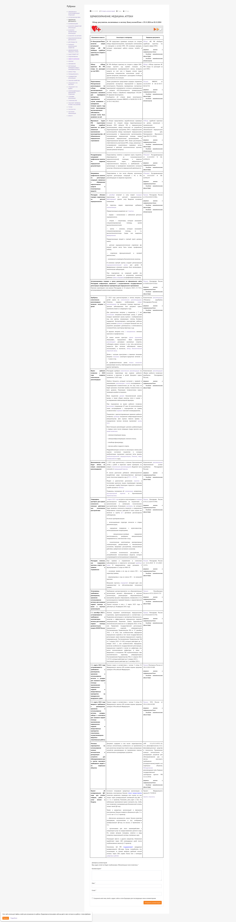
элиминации (129, 491)
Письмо (145, 81)
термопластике (111, 495)
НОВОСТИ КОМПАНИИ (73, 59)
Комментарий (97, 869)
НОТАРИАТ (70, 61)
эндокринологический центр (117, 265)
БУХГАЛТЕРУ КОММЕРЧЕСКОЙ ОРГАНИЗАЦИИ (72, 31)
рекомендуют (111, 342)
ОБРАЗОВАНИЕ (72, 63)
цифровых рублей (113, 856)
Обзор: (145, 41)
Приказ (145, 195)
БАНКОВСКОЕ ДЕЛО (73, 23)
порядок (139, 195)
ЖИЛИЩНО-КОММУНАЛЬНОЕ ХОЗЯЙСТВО (72, 46)
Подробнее (13, 918)
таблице (121, 487)
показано (116, 357)
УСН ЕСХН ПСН (72, 109)
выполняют (110, 406)
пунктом (136, 481)
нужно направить (118, 277)
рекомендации (158, 297)
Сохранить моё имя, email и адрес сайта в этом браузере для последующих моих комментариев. (125, 898)
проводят (116, 416)
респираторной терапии (116, 493)
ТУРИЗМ (70, 107)
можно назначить (135, 362)
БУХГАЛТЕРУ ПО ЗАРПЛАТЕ (74, 35)
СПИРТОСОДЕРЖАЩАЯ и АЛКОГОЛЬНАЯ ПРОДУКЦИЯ (74, 92)
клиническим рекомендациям (131, 300)
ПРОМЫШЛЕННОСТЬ (73, 74)
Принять (5, 918)
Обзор (146, 121)
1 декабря (111, 195)
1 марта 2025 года (113, 499)
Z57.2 (129, 477)
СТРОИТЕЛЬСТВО (72, 100)
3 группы (130, 211)
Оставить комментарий (108, 11)
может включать (112, 431)
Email (94, 890)
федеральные (111, 235)
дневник (120, 323)
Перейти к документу (149, 797)
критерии (129, 506)
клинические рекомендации (130, 371)
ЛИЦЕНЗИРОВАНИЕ (73, 56)
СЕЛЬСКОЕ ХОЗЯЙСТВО (74, 80)
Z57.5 (134, 477)
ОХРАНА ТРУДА (72, 71)
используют (110, 314)
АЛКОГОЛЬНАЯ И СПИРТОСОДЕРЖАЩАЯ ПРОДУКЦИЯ (74, 13)
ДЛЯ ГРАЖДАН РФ (72, 42)
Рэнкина (134, 456)
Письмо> (147, 155)
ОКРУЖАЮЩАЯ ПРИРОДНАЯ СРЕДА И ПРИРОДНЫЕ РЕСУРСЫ (74, 67)
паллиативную (111, 207)
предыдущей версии (121, 469)
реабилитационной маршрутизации (119, 456)
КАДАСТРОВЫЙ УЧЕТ (73, 54)
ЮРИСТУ (70, 115)
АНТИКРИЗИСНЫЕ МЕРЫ (74, 17)
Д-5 (122, 513)
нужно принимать (135, 337)
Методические (148, 768)
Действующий (111, 199)
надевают (120, 411)
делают (122, 396)
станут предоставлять (135, 793)
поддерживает (128, 847)
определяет (124, 583)
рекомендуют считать (123, 383)
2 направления (130, 331)
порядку (139, 499)
